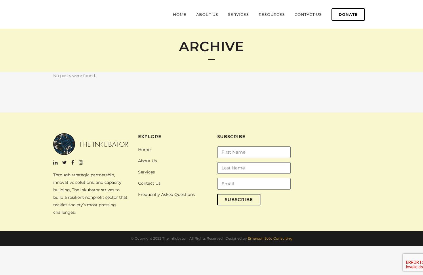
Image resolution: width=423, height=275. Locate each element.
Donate (348, 14)
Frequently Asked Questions (166, 194)
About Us (147, 160)
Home (144, 149)
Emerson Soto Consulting (270, 238)
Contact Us (149, 183)
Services (146, 172)
